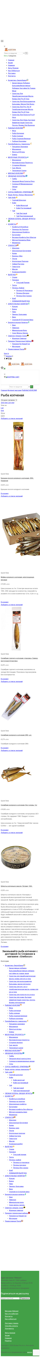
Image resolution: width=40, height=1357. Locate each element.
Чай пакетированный (24, 216)
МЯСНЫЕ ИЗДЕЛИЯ (15, 173)
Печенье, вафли (18, 288)
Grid (2, 411)
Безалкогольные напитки (18, 322)
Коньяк (15, 306)
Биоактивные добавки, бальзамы (21, 970)
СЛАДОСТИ (12, 245)
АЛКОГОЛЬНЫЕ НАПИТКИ (18, 304)
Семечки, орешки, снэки (17, 336)
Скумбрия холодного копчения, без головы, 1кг (19, 805)
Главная (11, 60)
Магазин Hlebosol (11, 1311)
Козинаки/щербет (19, 272)
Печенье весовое (22, 293)
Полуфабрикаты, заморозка (19, 144)
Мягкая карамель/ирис (21, 240)
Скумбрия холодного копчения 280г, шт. (16, 735)
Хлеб (14, 298)
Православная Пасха (16, 349)
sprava (29, 1352)
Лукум (14, 259)
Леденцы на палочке (20, 229)
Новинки (11, 65)
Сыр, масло (16, 168)
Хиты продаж (13, 68)
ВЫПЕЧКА (12, 275)
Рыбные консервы (19, 141)
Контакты (12, 76)
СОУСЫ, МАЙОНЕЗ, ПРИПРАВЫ (20, 192)
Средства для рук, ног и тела (22, 109)
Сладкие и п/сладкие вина (22, 320)
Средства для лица (23, 96)
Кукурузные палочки (20, 261)
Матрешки (16, 346)
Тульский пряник (23, 283)
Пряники (15, 280)
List (2, 408)
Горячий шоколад (19, 200)
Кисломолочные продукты (22, 163)
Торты (14, 285)
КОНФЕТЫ (12, 224)
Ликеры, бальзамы (19, 314)
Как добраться (14, 71)
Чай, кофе (12, 198)
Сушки (14, 277)
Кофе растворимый (23, 208)
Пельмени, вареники (20, 147)
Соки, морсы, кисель (20, 333)
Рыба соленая (17, 136)
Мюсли (15, 269)
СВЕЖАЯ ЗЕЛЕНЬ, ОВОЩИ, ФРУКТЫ (18, 1093)
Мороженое (16, 149)
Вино (14, 317)
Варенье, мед (17, 256)
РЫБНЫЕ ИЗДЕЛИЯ (15, 128)
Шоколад (15, 248)
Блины (14, 155)
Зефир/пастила (18, 264)
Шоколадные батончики (21, 251)
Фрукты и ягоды (18, 152)
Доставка (11, 73)
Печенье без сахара (24, 296)
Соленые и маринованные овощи (21, 1061)
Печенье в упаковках (24, 291)
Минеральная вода (19, 330)
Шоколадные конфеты (21, 232)
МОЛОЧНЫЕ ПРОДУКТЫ (17, 157)
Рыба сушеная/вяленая (21, 139)
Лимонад (15, 328)
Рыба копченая (18, 133)
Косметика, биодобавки (17, 80)
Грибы (14, 179)
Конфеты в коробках (20, 227)
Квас (14, 325)
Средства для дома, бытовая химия (23, 122)
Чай (13, 211)
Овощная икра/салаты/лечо (23, 181)
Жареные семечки (19, 338)
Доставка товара (11, 1323)
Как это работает (11, 1314)
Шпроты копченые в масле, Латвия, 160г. (17, 886)
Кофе (14, 203)
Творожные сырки (19, 171)
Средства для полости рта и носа (22, 995)
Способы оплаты (11, 1326)
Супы (14, 189)
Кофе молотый (22, 205)
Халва (14, 253)
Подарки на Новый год (21, 344)
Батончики (16, 235)
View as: (4, 405)
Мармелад (16, 243)
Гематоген (16, 267)
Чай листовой (21, 213)
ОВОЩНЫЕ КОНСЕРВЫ (17, 176)
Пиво (14, 312)
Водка (14, 309)
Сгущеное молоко (19, 165)
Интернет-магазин (14, 390)
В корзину (5, 493)
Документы (9, 1329)
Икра (14, 131)
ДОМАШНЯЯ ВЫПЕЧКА (21, 301)
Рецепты (8, 1341)
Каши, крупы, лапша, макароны (20, 195)
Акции (10, 63)
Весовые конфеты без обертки (24, 237)
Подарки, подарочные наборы (19, 341)
